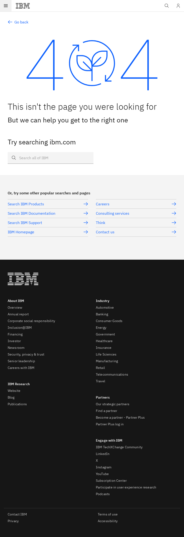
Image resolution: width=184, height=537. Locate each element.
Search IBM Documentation (31, 213)
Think (100, 222)
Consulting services (112, 213)
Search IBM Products (26, 204)
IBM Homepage (21, 232)
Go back (21, 22)
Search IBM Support (25, 222)
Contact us (105, 232)
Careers (102, 204)
